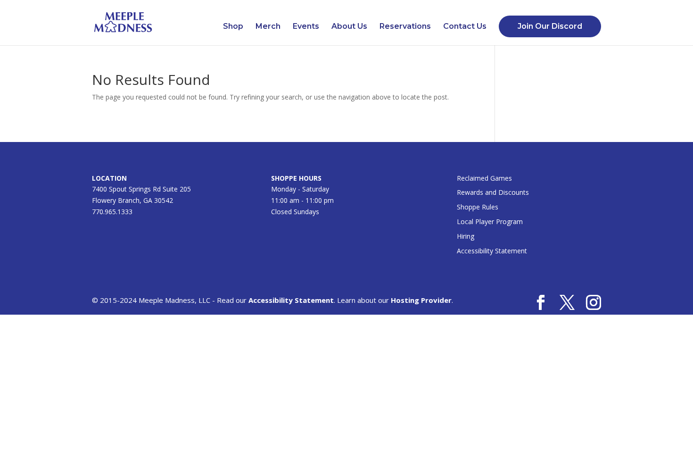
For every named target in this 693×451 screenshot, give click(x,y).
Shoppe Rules (477, 206)
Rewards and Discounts (493, 192)
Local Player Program (490, 221)
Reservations (405, 27)
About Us (349, 27)
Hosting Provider (421, 300)
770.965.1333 (112, 211)
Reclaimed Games (484, 178)
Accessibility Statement (492, 250)
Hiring (465, 236)
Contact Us (465, 27)
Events (306, 27)
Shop (233, 27)
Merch (268, 27)
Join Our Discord (550, 26)
